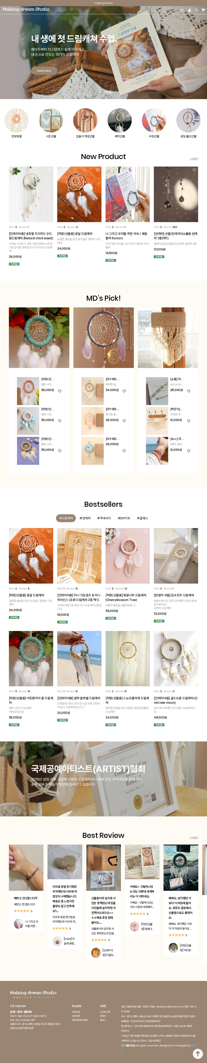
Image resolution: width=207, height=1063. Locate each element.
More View (44, 70)
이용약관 (76, 1016)
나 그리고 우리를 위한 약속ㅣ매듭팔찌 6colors (31, 924)
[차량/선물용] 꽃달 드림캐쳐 (74, 234)
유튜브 (103, 1016)
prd (198, 1042)
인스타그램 (105, 1012)
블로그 (103, 1020)
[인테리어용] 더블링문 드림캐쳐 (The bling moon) (109, 952)
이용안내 (76, 1012)
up (198, 1054)
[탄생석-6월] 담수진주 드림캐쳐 (174, 595)
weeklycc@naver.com (170, 1006)
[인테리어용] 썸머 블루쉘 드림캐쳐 (78, 698)
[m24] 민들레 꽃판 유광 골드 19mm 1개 (70, 941)
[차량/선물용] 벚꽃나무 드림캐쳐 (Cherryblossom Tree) (147, 926)
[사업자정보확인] (152, 1021)
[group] (66, 518)
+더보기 (194, 159)
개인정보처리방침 (80, 1020)
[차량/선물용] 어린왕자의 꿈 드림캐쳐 (186, 947)
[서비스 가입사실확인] (151, 1040)
